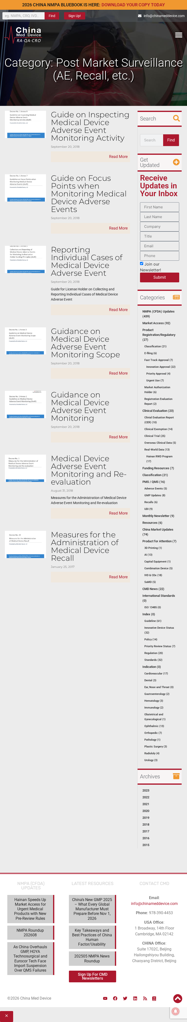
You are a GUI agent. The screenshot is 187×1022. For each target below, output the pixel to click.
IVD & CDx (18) (153, 575)
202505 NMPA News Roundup (92, 958)
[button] (179, 35)
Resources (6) (152, 523)
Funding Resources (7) (158, 468)
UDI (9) (148, 509)
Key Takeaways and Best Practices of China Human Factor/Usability (92, 937)
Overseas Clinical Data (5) (160, 442)
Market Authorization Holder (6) (157, 390)
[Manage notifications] (175, 1011)
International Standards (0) (158, 598)
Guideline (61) (152, 621)
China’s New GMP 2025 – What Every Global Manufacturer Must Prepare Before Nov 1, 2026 (92, 909)
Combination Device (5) (158, 568)
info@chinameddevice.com (154, 903)
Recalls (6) (151, 502)
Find (52, 16)
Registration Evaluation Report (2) (158, 401)
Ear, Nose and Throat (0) (159, 687)
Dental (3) (150, 680)
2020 (145, 811)
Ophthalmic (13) (154, 726)
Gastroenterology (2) (156, 694)
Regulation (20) (153, 653)
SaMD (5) (150, 582)
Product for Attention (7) (159, 541)
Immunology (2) (153, 707)
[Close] (6, 1016)
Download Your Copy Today (133, 4)
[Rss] (145, 998)
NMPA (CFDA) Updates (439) (158, 314)
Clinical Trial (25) (154, 436)
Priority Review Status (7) (159, 646)
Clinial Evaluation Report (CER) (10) (159, 420)
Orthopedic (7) (153, 733)
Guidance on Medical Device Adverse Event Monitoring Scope (85, 342)
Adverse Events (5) (155, 488)
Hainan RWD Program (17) (159, 459)
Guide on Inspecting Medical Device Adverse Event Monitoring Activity (90, 126)
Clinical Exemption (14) (158, 429)
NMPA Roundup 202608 (30, 932)
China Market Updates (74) (157, 532)
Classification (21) (155, 346)
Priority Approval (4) (158, 373)
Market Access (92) (156, 323)
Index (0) (148, 614)
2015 (145, 845)
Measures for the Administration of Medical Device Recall (85, 546)
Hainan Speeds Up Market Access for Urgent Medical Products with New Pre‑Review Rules (30, 909)
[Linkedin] (135, 998)
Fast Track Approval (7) (158, 360)
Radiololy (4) (151, 753)
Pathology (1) (152, 739)
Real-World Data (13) (157, 449)
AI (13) (148, 554)
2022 (145, 797)
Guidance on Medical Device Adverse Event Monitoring (80, 406)
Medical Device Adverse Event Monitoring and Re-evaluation (89, 470)
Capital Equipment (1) (157, 561)
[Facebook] (115, 998)
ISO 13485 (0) (152, 607)
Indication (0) (151, 667)
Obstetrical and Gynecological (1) (155, 717)
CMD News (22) (153, 589)
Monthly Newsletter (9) (158, 516)
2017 (145, 831)
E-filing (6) (150, 353)
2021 (145, 804)
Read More (118, 156)
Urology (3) (151, 760)
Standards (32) (153, 660)
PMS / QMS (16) (153, 482)
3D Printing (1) (153, 548)
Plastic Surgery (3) (155, 746)
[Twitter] (125, 998)
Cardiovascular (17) (156, 673)
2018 (145, 824)
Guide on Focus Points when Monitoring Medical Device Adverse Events (89, 193)
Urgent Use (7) (155, 380)
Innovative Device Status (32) (159, 630)
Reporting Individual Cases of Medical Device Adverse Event (86, 261)
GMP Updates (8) (154, 495)
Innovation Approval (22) (161, 366)
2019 (145, 817)
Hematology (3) (153, 700)
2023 (145, 790)
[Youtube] (105, 998)
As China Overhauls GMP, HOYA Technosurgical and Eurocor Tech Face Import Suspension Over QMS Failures (30, 959)
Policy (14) (150, 639)
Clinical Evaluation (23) (158, 411)
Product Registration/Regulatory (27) (158, 334)
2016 (145, 838)
